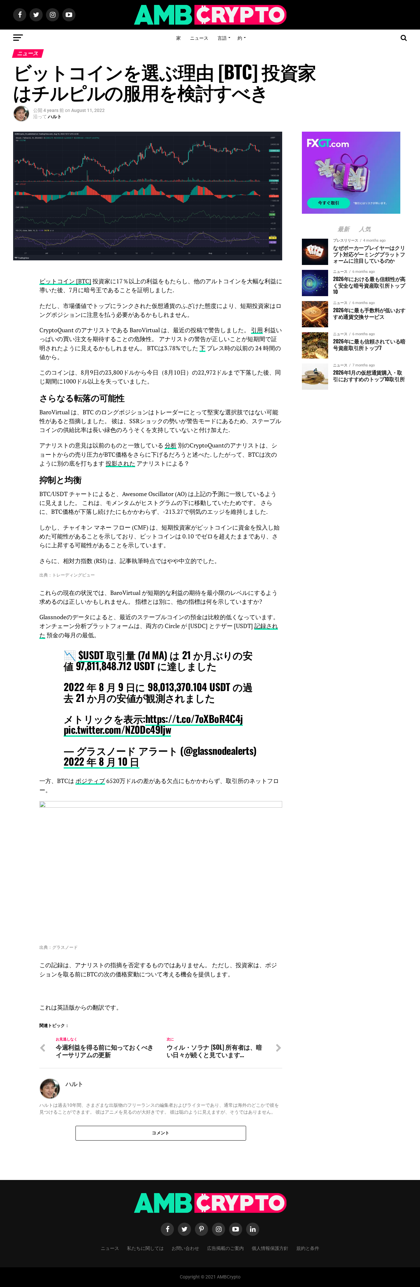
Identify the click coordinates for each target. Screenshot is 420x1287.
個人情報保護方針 (270, 1247)
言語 (222, 37)
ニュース (199, 37)
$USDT (91, 654)
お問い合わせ (185, 1247)
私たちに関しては (145, 1247)
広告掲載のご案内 (225, 1247)
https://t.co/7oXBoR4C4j (194, 718)
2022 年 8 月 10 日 (101, 761)
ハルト (55, 116)
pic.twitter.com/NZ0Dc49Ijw (117, 729)
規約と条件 (307, 1247)
